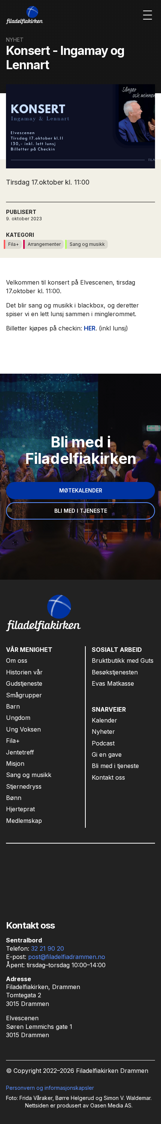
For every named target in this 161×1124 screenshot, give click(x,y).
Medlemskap (24, 820)
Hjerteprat (20, 809)
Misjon (15, 763)
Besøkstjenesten (115, 672)
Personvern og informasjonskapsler (50, 1088)
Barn (13, 706)
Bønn (13, 797)
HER (89, 328)
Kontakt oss (108, 777)
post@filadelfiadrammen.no (66, 956)
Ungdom (18, 717)
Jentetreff (20, 752)
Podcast (103, 743)
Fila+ (13, 740)
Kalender (104, 720)
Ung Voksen (23, 729)
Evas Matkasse (113, 683)
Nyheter (103, 731)
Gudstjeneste (24, 683)
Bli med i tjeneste (115, 766)
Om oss (16, 660)
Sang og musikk (28, 775)
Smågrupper (24, 695)
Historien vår (24, 672)
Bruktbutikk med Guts (123, 660)
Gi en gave (107, 754)
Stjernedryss (24, 786)
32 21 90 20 (47, 948)
